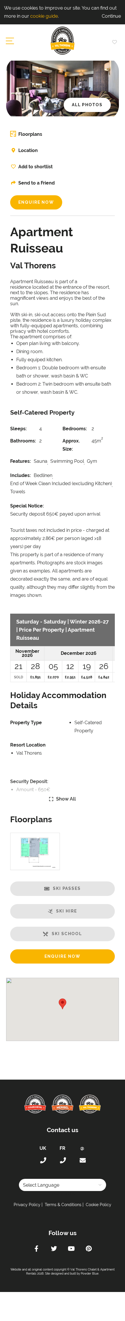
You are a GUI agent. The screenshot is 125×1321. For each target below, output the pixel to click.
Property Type (26, 722)
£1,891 (35, 677)
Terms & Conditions (63, 1204)
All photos (87, 104)
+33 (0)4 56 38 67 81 (62, 1160)
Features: (20, 461)
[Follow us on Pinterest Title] (89, 1249)
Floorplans (30, 134)
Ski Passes (67, 888)
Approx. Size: (71, 445)
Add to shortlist (35, 166)
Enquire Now (36, 202)
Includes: (20, 475)
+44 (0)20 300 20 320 (42, 1160)
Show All (66, 799)
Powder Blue (90, 1273)
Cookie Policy (98, 1204)
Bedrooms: (75, 428)
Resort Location (28, 745)
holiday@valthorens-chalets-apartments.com (82, 1160)
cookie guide (44, 16)
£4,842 (103, 677)
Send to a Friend (36, 183)
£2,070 (53, 677)
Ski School (67, 933)
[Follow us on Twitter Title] (54, 1249)
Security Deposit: (29, 781)
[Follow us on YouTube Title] (71, 1249)
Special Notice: (27, 506)
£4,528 (86, 677)
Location (28, 150)
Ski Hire (66, 911)
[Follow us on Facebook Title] (36, 1249)
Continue (111, 16)
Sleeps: (18, 428)
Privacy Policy (27, 1204)
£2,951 (70, 677)
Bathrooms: (23, 441)
